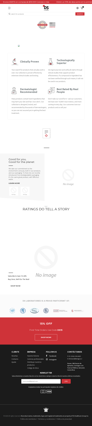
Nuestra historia (33, 356)
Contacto (15, 359)
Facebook (52, 356)
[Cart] (82, 7)
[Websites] (77, 7)
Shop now (15, 286)
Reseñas (15, 356)
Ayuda (14, 362)
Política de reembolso (28, 419)
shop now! (46, 337)
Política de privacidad (64, 419)
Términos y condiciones (46, 419)
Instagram (53, 359)
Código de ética (33, 368)
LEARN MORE (14, 183)
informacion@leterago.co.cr (75, 359)
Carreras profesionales (35, 359)
